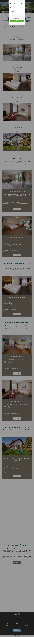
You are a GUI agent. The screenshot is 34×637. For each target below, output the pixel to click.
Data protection (15, 22)
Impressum (19, 22)
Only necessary (17, 16)
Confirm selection (17, 18)
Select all (17, 20)
